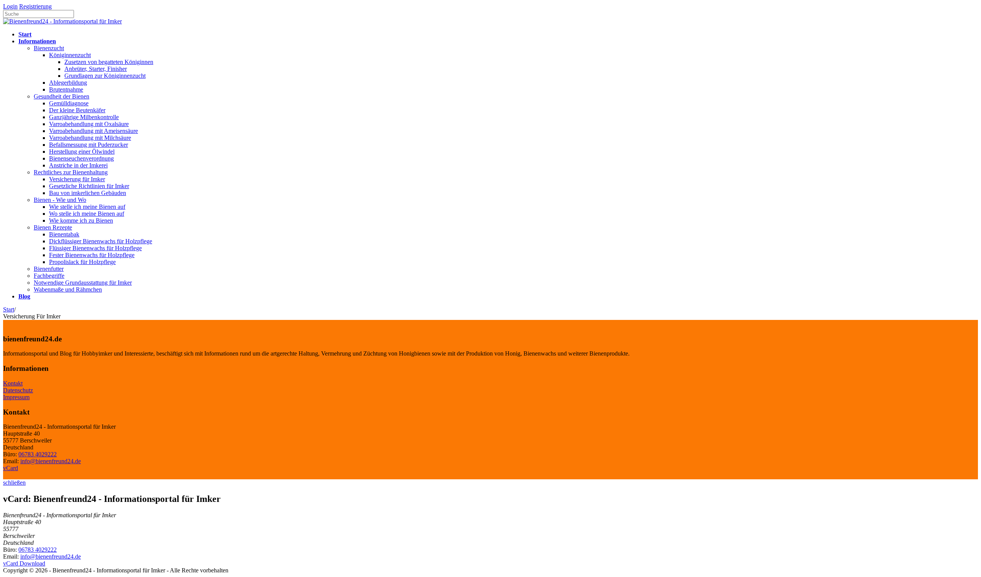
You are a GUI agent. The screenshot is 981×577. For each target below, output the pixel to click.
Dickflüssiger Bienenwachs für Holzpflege (100, 241)
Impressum (16, 397)
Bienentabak (64, 234)
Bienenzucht (49, 48)
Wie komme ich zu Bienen (81, 220)
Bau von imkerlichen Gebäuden (87, 193)
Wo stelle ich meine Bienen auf (86, 213)
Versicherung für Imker (77, 179)
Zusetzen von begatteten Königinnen (108, 62)
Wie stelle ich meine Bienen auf (87, 206)
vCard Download (24, 563)
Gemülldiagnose (69, 103)
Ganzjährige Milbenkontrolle (84, 117)
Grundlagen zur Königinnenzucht (105, 75)
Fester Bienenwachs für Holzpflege (92, 255)
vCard (10, 468)
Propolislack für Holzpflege (82, 262)
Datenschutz (18, 390)
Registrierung (35, 6)
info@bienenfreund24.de (50, 461)
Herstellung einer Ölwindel (82, 151)
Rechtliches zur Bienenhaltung (71, 172)
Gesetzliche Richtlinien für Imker (89, 186)
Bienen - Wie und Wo (60, 200)
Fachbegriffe (49, 275)
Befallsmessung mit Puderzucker (88, 144)
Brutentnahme (66, 89)
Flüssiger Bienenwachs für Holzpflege (95, 248)
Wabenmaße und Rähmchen (68, 289)
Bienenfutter (49, 269)
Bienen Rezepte (53, 227)
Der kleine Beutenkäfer (77, 110)
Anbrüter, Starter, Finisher (95, 69)
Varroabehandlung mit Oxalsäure (89, 124)
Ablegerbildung (68, 82)
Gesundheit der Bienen (61, 96)
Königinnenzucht (70, 55)
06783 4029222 (37, 454)
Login (10, 6)
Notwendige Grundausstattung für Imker (83, 282)
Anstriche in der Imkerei (78, 165)
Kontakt (13, 383)
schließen (14, 482)
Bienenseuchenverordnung (81, 158)
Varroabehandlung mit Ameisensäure (93, 131)
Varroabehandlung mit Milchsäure (90, 137)
